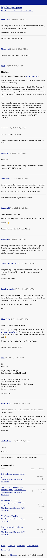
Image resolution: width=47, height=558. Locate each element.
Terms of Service (32, 546)
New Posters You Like (10, 516)
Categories (11, 546)
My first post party (11, 7)
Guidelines (21, 546)
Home (3, 546)
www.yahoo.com (32, 76)
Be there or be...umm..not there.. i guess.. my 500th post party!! (13, 502)
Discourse (13, 555)
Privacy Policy (6, 550)
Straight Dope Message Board (11, 2)
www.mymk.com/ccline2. (10, 332)
